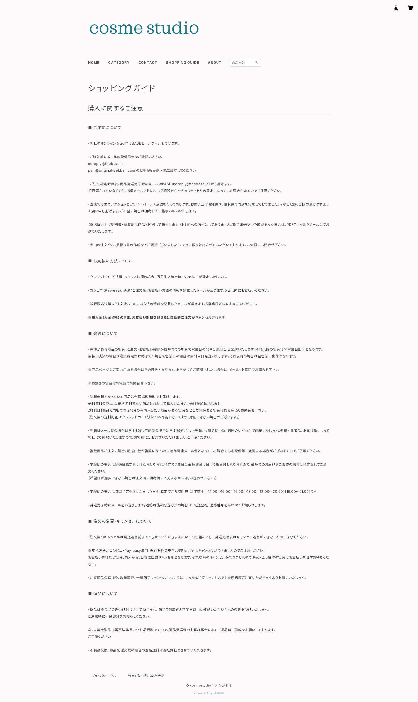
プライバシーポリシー (106, 676)
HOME (93, 62)
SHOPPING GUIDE (182, 62)
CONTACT (147, 62)
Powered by (204, 693)
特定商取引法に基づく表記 (146, 676)
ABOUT (214, 62)
